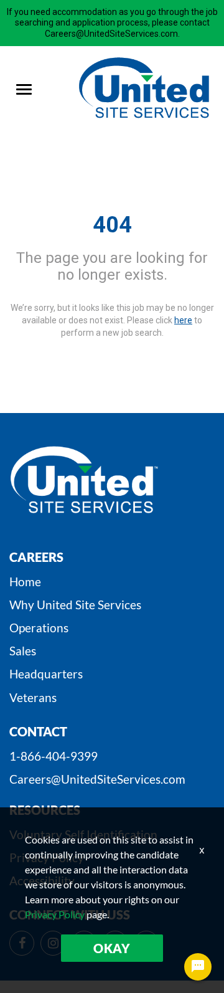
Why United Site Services (75, 604)
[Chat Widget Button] (198, 967)
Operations (38, 627)
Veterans (33, 697)
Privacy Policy (55, 914)
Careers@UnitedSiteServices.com (97, 779)
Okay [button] (112, 948)
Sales (22, 651)
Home (25, 581)
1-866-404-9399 (53, 756)
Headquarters (46, 674)
